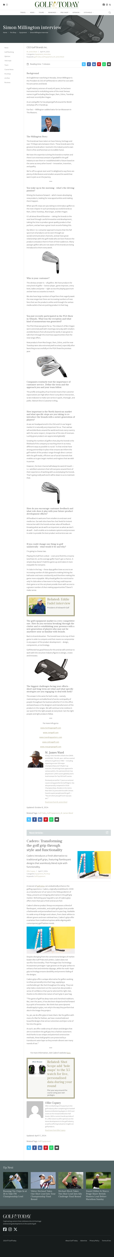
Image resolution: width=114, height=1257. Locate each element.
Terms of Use (106, 1241)
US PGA (7, 78)
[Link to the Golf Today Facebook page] (104, 4)
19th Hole (88, 12)
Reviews (7, 82)
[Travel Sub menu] (27, 12)
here (68, 1053)
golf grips (41, 886)
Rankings (52, 12)
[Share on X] (84, 64)
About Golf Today (71, 1241)
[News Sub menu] (35, 12)
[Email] (109, 64)
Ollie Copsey (31, 871)
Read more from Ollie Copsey (55, 1130)
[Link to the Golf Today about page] (7, 4)
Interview (47, 54)
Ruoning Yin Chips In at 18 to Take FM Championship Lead (15, 1194)
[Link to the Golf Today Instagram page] (107, 4)
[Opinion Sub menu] (80, 12)
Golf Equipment (47, 57)
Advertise (83, 1241)
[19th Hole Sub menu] (93, 12)
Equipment (23, 32)
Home (5, 32)
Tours (41, 12)
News (32, 12)
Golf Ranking (9, 52)
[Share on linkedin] (94, 64)
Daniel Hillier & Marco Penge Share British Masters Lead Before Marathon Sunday (97, 1195)
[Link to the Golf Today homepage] (4, 4)
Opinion (76, 12)
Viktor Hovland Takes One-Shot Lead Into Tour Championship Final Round (43, 1195)
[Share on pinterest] (99, 64)
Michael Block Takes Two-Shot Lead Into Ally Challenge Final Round (70, 1194)
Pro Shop (64, 12)
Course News (8, 69)
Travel (23, 12)
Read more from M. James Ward (56, 802)
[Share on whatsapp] (104, 64)
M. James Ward (32, 52)
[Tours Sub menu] (45, 12)
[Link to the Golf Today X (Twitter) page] (110, 4)
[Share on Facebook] (89, 64)
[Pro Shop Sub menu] (69, 12)
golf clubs (37, 57)
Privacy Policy (94, 1241)
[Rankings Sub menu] (57, 12)
